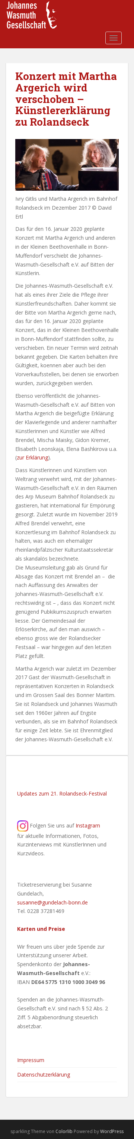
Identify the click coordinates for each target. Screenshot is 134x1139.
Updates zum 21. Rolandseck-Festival (62, 793)
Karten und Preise (41, 928)
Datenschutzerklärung (43, 1074)
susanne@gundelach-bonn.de (52, 902)
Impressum (30, 1060)
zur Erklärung (32, 457)
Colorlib (64, 1131)
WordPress (112, 1131)
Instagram (88, 825)
